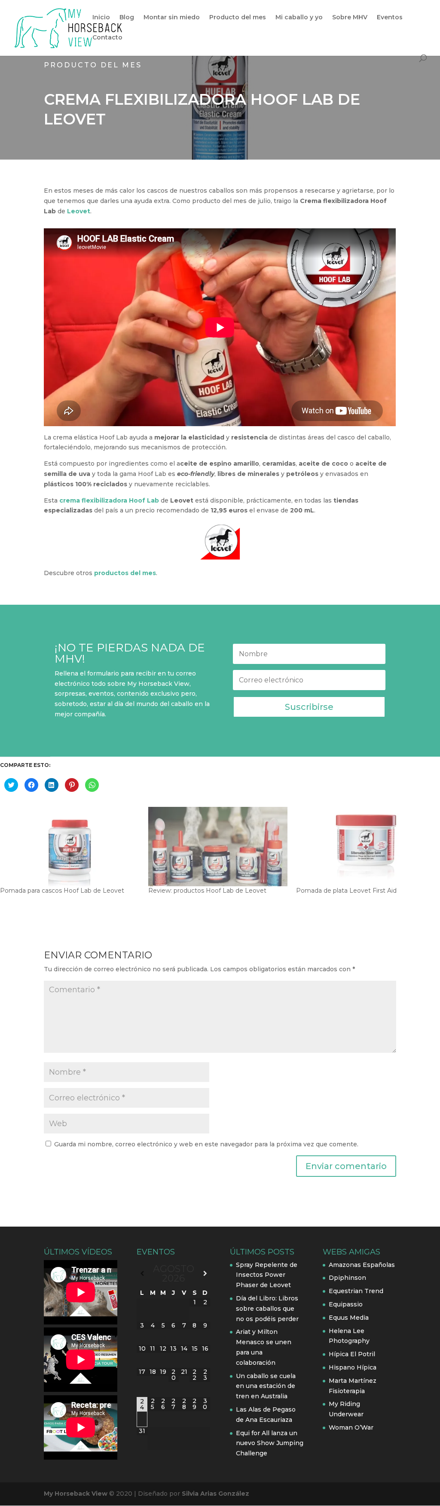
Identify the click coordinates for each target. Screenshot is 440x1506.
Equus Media (349, 1317)
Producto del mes (237, 17)
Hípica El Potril (352, 1354)
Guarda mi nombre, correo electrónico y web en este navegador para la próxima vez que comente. (206, 1144)
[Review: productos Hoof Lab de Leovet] (218, 846)
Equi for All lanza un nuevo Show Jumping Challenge (269, 1443)
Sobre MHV (349, 17)
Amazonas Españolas (362, 1265)
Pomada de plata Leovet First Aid (346, 890)
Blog (126, 17)
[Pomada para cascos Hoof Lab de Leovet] (70, 846)
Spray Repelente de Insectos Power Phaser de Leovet (266, 1275)
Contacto (107, 37)
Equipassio (346, 1304)
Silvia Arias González (215, 1493)
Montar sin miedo (172, 17)
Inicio (101, 17)
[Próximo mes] (205, 1273)
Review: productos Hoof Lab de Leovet (207, 890)
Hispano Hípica (352, 1367)
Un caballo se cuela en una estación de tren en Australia (266, 1386)
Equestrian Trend (356, 1291)
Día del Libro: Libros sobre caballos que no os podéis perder (267, 1308)
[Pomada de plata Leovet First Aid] (366, 846)
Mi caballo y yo (299, 17)
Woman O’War (351, 1427)
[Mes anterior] (142, 1273)
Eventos (390, 17)
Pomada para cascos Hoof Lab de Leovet (62, 890)
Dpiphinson (347, 1278)
